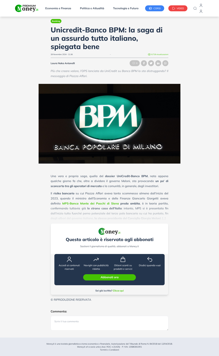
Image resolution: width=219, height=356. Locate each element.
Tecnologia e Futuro (126, 8)
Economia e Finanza (58, 8)
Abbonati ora (110, 277)
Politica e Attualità (92, 8)
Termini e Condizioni (109, 349)
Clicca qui (118, 290)
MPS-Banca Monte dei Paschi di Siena (90, 203)
